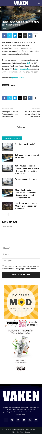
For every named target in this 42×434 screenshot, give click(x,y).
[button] (3, 3)
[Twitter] (9, 35)
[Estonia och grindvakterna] (7, 182)
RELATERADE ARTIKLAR (12, 138)
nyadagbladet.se (17, 78)
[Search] (39, 3)
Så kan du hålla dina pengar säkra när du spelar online (32, 114)
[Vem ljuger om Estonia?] (7, 147)
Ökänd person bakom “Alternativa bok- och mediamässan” (10, 114)
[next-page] (7, 214)
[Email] (20, 35)
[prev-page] (3, 214)
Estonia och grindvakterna (26, 179)
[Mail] (18, 420)
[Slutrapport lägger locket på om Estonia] (7, 158)
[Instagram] (12, 420)
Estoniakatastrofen (22, 69)
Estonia (13, 85)
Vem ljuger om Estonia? (25, 144)
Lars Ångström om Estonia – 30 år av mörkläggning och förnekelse (27, 206)
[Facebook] (4, 35)
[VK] (30, 35)
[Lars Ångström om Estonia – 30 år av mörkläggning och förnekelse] (7, 206)
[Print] (25, 35)
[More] (35, 35)
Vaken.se (21, 127)
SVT (28, 63)
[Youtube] (36, 420)
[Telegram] (15, 35)
